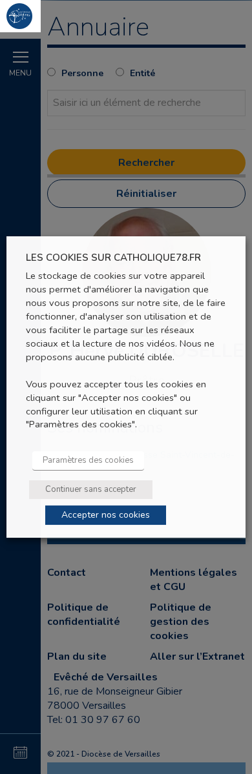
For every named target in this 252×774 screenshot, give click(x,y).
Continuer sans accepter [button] (90, 489)
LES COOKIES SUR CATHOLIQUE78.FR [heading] (113, 257)
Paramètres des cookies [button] (88, 460)
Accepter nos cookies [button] (105, 515)
